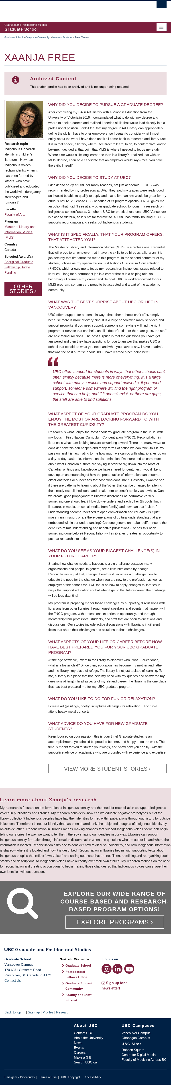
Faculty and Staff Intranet (78, 997)
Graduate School (13, 37)
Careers (80, 1052)
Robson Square (133, 1050)
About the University (88, 1038)
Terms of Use (48, 1077)
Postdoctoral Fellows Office (76, 974)
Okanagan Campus (136, 1038)
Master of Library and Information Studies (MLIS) (19, 232)
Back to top (13, 1012)
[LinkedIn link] (117, 969)
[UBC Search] (162, 5)
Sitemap (34, 1012)
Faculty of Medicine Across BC (144, 1059)
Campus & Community (37, 37)
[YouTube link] (129, 969)
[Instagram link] (107, 969)
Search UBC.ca (85, 1062)
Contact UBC (83, 1033)
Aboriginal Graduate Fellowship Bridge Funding (18, 267)
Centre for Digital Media (139, 1055)
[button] (24, 119)
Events (79, 1047)
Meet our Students (62, 37)
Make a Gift (82, 1057)
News (78, 1043)
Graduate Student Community (78, 985)
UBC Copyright (70, 1077)
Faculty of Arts (14, 214)
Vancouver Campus (136, 1033)
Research (63, 1012)
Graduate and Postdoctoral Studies (85, 950)
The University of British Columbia (73, 9)
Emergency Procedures (19, 1077)
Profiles (48, 1012)
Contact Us (12, 980)
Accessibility (93, 1077)
